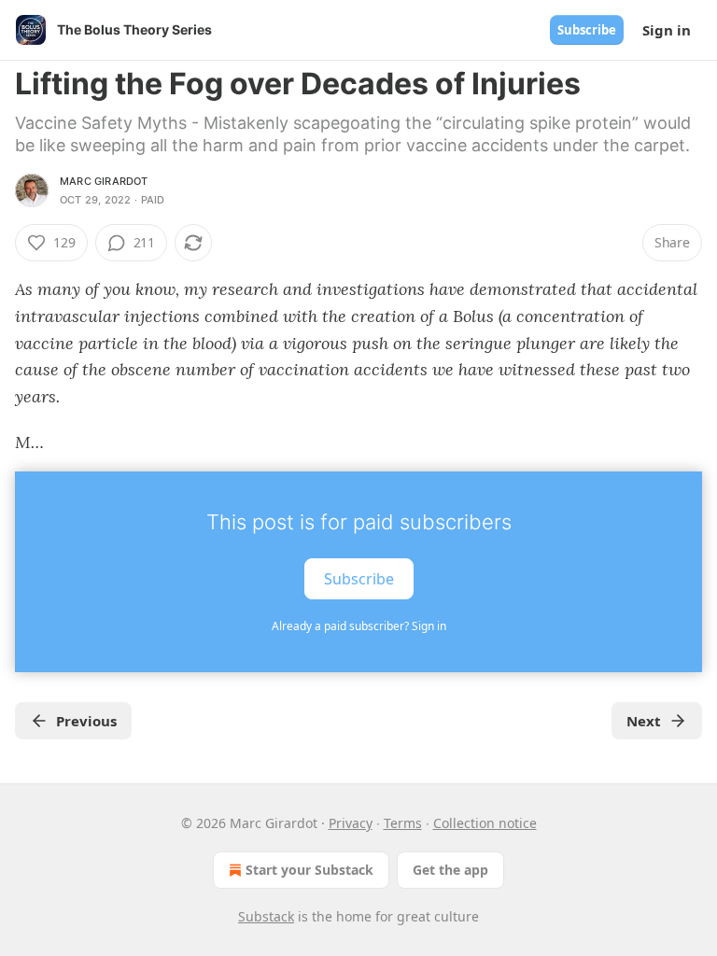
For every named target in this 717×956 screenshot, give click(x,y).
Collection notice (485, 823)
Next (643, 720)
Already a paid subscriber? (359, 626)
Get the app (450, 870)
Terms (403, 823)
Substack (266, 916)
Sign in (666, 30)
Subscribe (586, 29)
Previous (86, 720)
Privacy (351, 823)
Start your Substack (309, 870)
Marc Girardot (104, 181)
